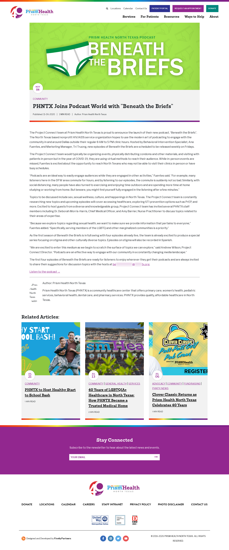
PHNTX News (160, 388)
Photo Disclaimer (171, 504)
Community (40, 98)
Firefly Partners (62, 538)
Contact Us (141, 8)
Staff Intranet (112, 504)
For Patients (150, 16)
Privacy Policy (140, 504)
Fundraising (192, 383)
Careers (89, 504)
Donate (212, 8)
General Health (116, 383)
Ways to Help (194, 16)
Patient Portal (160, 8)
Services (129, 16)
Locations (116, 8)
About (214, 16)
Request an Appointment (188, 8)
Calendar (128, 8)
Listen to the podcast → (45, 271)
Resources (171, 16)
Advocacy (158, 383)
